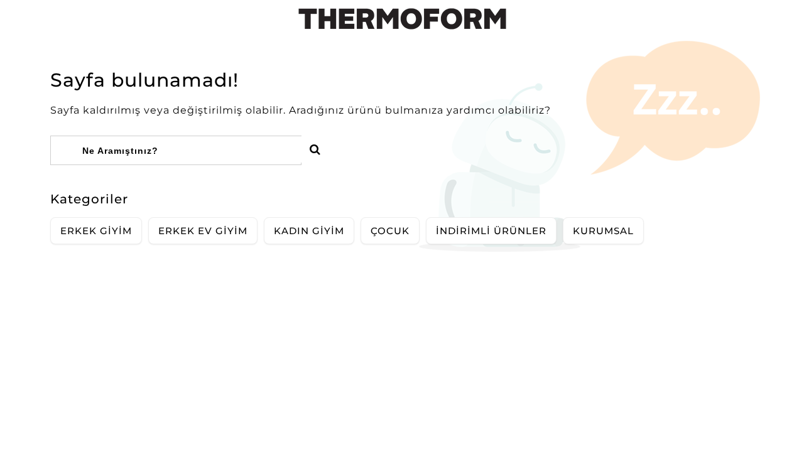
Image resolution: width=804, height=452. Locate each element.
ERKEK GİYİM (96, 231)
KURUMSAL (603, 231)
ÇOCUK (390, 231)
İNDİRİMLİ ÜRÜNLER (491, 231)
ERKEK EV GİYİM (202, 231)
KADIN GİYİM (309, 231)
